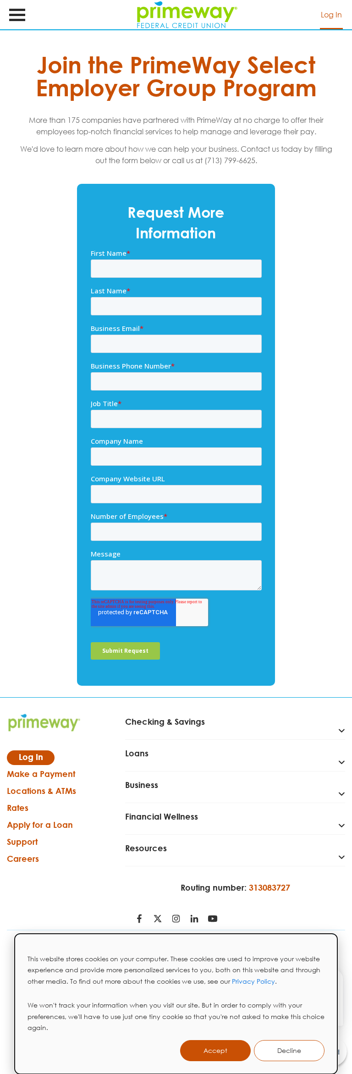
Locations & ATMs (41, 791)
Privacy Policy (253, 981)
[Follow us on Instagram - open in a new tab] (176, 920)
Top (337, 1030)
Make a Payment (41, 774)
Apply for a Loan (40, 825)
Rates (17, 808)
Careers (23, 859)
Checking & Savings (165, 721)
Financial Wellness (161, 816)
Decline (289, 1050)
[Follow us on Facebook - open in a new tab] (139, 920)
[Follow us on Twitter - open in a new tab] (157, 920)
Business (141, 785)
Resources (146, 848)
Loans (136, 753)
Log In (331, 14)
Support (22, 842)
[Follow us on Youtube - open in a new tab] (213, 920)
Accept (215, 1050)
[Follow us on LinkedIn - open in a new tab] (194, 920)
